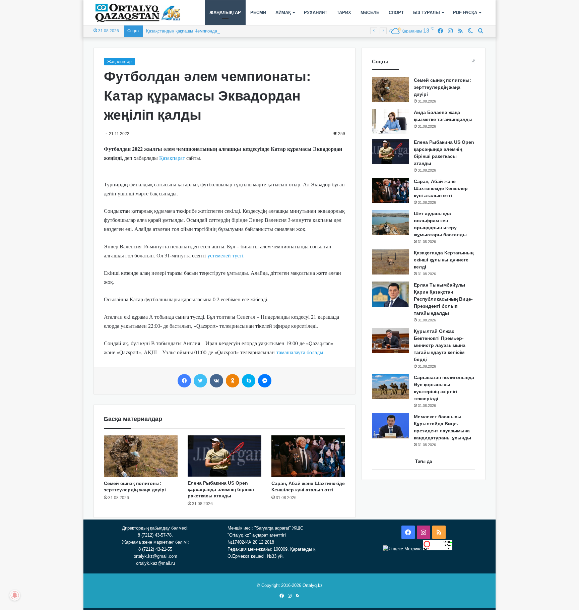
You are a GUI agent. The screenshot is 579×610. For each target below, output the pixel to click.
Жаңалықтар (225, 12)
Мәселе (370, 12)
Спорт (396, 12)
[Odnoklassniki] (232, 380)
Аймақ (283, 12)
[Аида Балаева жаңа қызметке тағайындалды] (390, 121)
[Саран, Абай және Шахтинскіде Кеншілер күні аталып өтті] (308, 456)
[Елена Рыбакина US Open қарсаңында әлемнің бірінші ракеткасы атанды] (224, 456)
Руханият (315, 12)
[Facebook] (184, 380)
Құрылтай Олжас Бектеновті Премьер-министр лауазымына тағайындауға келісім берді (439, 345)
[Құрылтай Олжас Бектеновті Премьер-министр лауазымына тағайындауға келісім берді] (390, 340)
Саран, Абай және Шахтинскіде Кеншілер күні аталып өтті (441, 188)
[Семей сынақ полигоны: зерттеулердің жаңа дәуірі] (141, 456)
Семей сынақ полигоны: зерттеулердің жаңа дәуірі (442, 87)
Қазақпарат (172, 157)
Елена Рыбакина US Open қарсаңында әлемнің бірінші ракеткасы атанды (221, 489)
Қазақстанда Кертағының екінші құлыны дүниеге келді (443, 259)
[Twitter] (200, 380)
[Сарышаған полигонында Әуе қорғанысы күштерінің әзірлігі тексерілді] (390, 386)
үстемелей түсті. (226, 255)
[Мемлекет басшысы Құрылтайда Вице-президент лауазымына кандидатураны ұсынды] (390, 425)
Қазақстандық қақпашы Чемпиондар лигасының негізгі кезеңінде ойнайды (221, 31)
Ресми (258, 12)
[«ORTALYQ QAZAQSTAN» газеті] (137, 12)
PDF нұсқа (465, 12)
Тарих (344, 12)
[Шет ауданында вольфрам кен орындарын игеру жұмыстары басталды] (390, 222)
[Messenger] (264, 380)
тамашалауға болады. (300, 352)
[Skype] (248, 380)
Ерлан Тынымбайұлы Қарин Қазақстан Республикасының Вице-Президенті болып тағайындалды (443, 299)
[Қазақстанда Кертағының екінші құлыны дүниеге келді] (390, 261)
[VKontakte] (216, 380)
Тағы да (423, 461)
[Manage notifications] (14, 595)
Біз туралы (426, 12)
